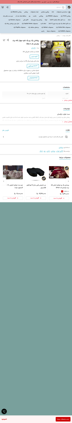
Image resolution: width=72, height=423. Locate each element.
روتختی (58, 36)
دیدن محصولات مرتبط (63, 419)
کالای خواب (59, 151)
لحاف (41, 151)
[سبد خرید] (3, 7)
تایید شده (34, 56)
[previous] (68, 181)
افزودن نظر (5, 130)
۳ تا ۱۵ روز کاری (32, 66)
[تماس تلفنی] (4, 411)
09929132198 (33, 78)
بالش (48, 151)
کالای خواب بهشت (66, 36)
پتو (45, 151)
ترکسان (33, 48)
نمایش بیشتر (68, 100)
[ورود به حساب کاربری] (7, 7)
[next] (3, 181)
